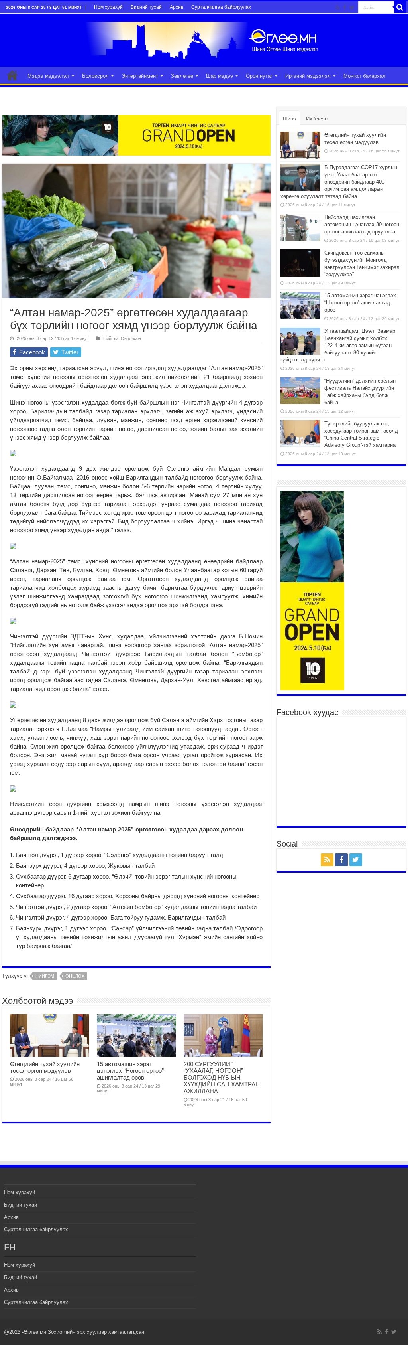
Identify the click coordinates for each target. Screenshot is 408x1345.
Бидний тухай (146, 7)
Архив (176, 7)
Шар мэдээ (219, 76)
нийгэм (44, 976)
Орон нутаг (259, 76)
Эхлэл (12, 75)
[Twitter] (352, 7)
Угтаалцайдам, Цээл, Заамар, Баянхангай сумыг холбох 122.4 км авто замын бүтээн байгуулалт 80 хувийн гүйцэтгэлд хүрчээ (338, 345)
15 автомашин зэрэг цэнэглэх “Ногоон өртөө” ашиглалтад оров (130, 1071)
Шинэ (289, 119)
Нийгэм (110, 338)
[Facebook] (344, 7)
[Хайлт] (400, 7)
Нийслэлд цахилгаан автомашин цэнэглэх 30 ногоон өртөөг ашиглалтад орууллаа (361, 224)
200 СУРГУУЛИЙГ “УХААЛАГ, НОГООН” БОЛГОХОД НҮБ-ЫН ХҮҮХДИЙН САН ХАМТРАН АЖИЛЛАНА (222, 1077)
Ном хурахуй (108, 7)
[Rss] (338, 7)
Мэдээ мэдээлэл (48, 76)
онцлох (74, 976)
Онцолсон (131, 338)
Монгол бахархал (364, 76)
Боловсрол (95, 76)
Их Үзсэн (317, 119)
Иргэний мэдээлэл (308, 76)
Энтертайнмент (140, 76)
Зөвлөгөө (182, 76)
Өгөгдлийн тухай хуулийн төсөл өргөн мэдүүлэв (45, 1067)
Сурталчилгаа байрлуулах (221, 7)
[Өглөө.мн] (204, 38)
